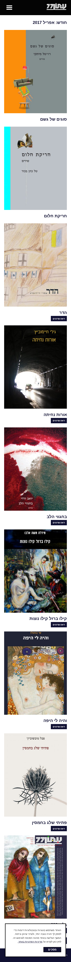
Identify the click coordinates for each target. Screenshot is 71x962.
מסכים (52, 949)
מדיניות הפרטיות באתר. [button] (30, 941)
